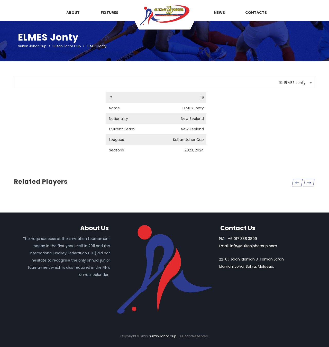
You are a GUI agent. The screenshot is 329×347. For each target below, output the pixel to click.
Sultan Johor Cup (162, 336)
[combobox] (164, 82)
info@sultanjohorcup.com (253, 245)
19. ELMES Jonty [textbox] (292, 82)
